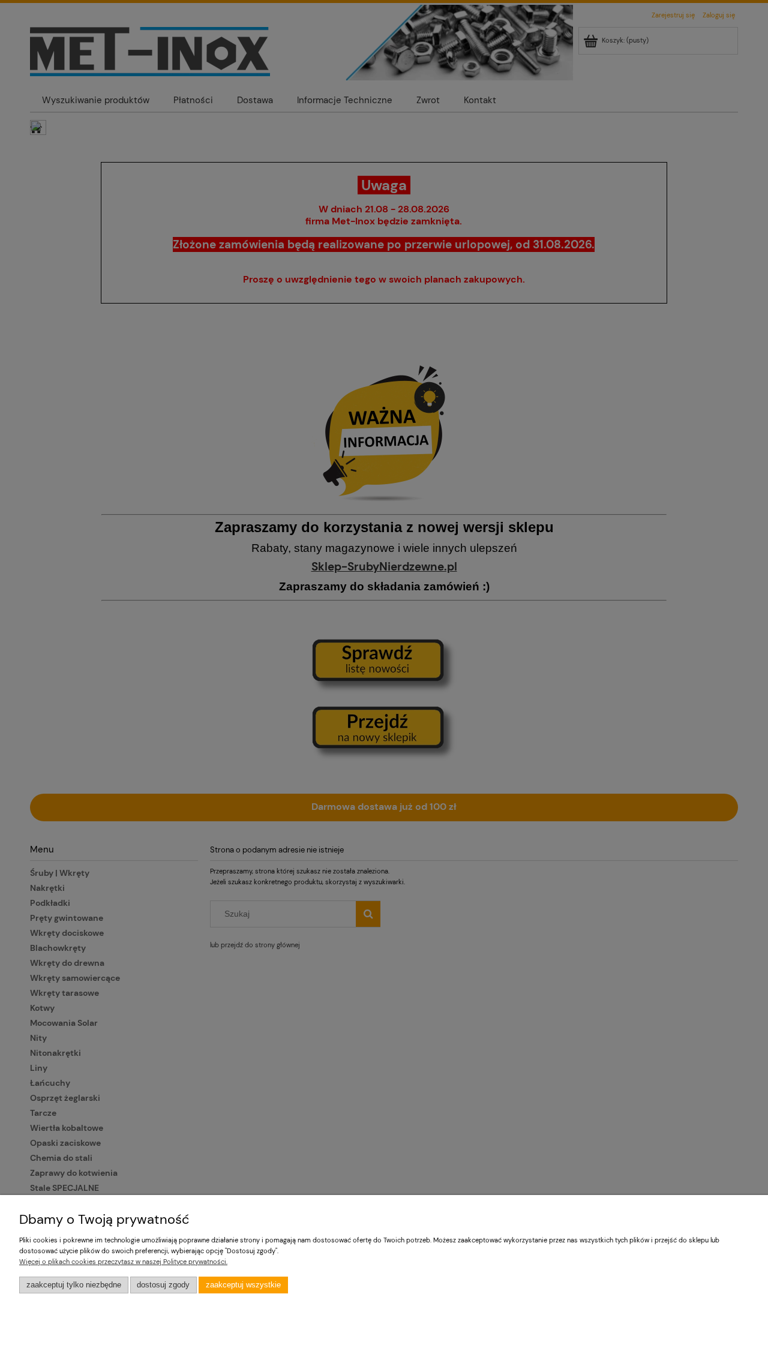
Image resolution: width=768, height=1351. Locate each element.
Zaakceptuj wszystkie (243, 1285)
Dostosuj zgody (163, 1285)
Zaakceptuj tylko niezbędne (73, 1285)
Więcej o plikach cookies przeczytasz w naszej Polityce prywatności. (123, 1261)
